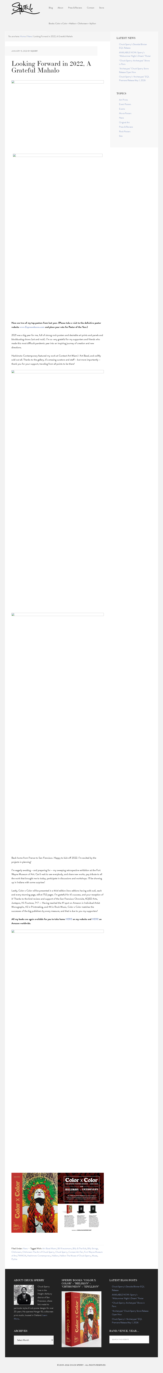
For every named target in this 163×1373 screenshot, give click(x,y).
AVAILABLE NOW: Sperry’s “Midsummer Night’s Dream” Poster (135, 54)
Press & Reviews (126, 127)
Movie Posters (125, 113)
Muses (94, 1255)
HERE (69, 919)
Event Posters (125, 104)
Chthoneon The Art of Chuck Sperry (38, 1252)
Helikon (55, 1255)
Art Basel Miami (49, 1248)
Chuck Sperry (25, 8)
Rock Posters (124, 131)
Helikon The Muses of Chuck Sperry (75, 1255)
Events (122, 109)
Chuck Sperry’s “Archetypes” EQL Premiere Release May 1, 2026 (134, 78)
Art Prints (123, 99)
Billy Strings (92, 1248)
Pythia (14, 1259)
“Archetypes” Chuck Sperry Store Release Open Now (134, 70)
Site (120, 136)
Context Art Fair (75, 1252)
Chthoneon (16, 1252)
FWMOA (22, 1255)
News (25, 1248)
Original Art (124, 122)
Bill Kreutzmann (64, 1248)
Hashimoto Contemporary (39, 1255)
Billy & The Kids (79, 1248)
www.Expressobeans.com (32, 327)
